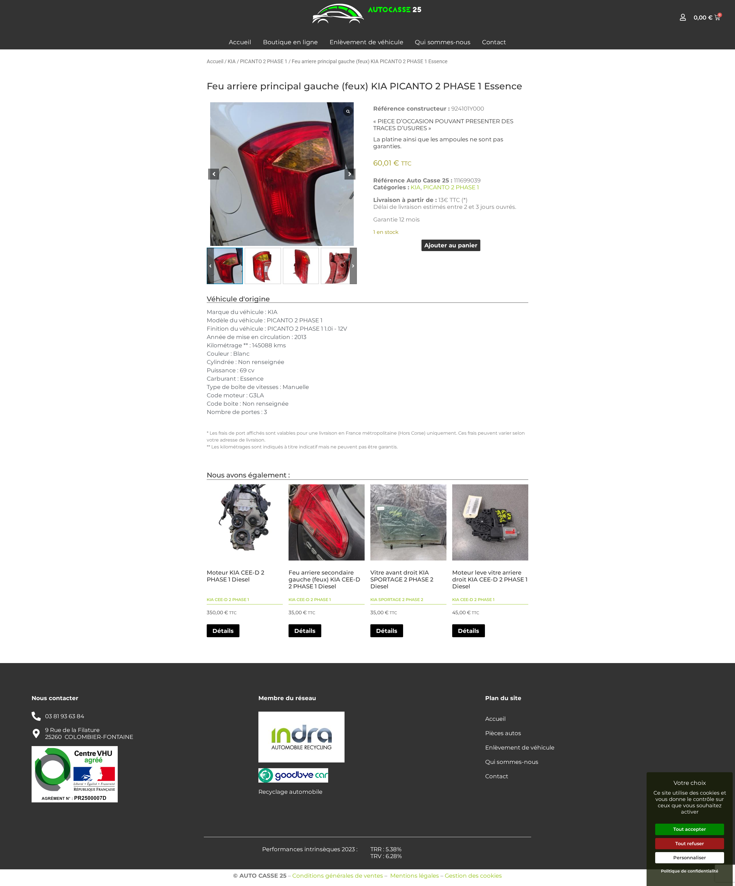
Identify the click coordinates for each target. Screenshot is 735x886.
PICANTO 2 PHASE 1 (263, 61)
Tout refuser (689, 843)
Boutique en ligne (290, 42)
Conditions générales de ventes (337, 875)
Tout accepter (689, 829)
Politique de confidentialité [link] (689, 871)
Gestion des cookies (473, 875)
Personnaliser (689, 857)
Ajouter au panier (450, 245)
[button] (353, 266)
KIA (232, 61)
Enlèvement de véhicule (366, 42)
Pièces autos (503, 733)
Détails (223, 630)
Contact (494, 42)
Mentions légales (414, 875)
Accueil (240, 42)
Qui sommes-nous (442, 42)
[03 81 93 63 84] (36, 716)
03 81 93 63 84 (64, 716)
